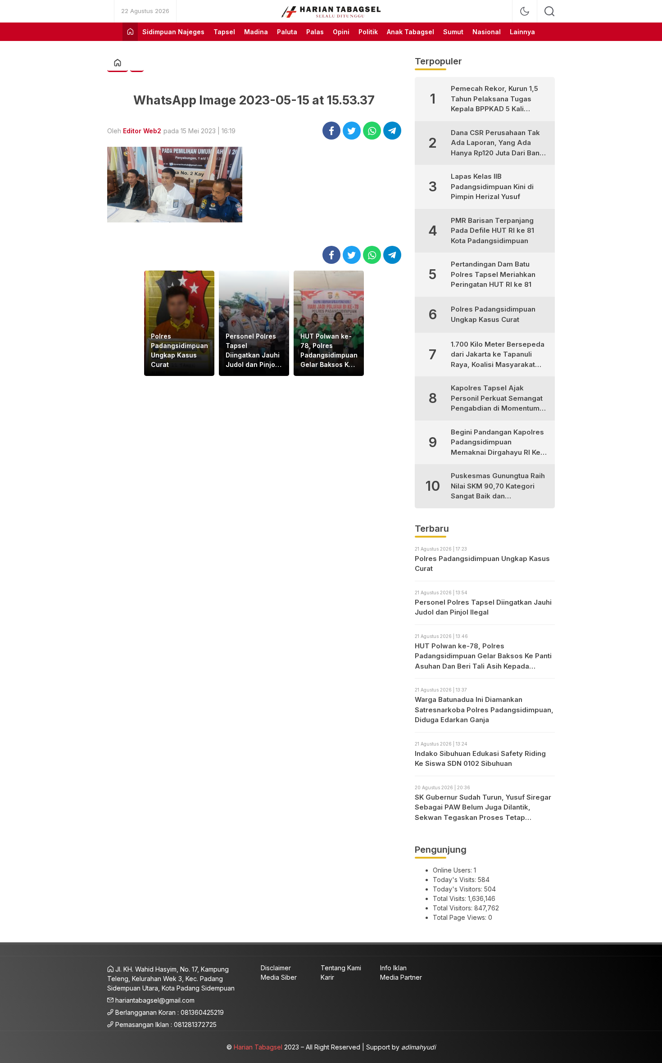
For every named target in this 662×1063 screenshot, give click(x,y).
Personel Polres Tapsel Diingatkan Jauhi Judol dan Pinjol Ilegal (253, 350)
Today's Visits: (455, 879)
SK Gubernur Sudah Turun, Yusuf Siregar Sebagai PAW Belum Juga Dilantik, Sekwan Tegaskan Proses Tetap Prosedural (483, 808)
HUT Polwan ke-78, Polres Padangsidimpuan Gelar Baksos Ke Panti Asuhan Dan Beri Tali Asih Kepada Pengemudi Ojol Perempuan (329, 350)
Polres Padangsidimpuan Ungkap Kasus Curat (179, 350)
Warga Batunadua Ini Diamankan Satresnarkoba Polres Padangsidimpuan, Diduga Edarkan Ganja (484, 709)
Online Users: (453, 870)
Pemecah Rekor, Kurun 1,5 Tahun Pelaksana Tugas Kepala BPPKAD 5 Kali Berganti (494, 99)
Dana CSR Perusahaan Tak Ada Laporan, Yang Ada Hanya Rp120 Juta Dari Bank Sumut (497, 143)
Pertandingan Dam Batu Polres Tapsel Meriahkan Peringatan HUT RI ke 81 (493, 274)
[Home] (130, 32)
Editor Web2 (142, 131)
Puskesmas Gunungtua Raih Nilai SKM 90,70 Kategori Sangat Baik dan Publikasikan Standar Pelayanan (498, 486)
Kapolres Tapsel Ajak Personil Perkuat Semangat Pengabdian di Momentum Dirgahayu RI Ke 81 (497, 399)
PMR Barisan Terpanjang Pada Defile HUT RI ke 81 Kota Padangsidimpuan (492, 230)
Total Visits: (450, 898)
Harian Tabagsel (258, 1047)
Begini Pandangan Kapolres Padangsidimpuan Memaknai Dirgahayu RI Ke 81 (497, 443)
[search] (549, 11)
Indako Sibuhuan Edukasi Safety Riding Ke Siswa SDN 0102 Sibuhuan (480, 758)
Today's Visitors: (458, 889)
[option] (179, 323)
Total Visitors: (453, 908)
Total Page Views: (460, 917)
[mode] (524, 11)
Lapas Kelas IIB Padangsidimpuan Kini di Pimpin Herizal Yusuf (492, 186)
